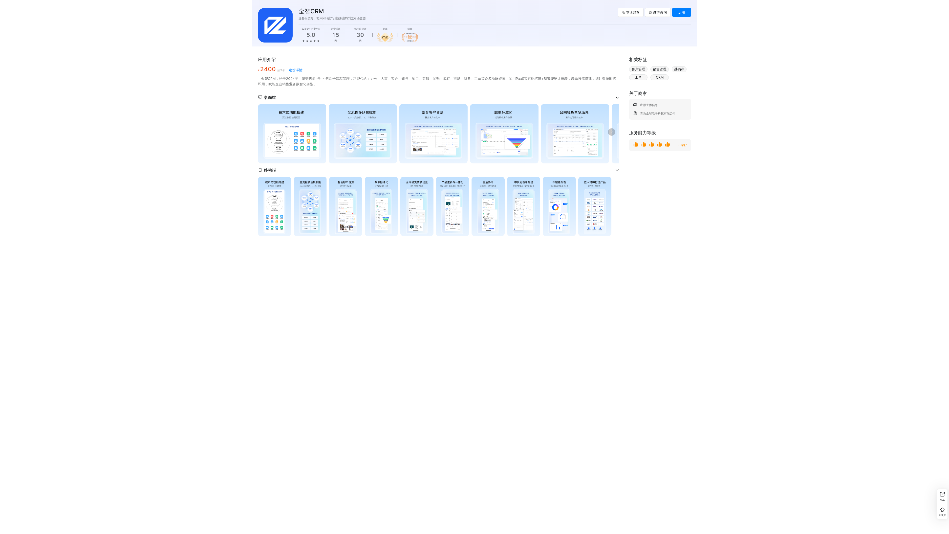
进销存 (679, 69)
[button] (438, 97)
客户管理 (638, 69)
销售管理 (660, 69)
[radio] (303, 41)
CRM (660, 77)
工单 (638, 77)
